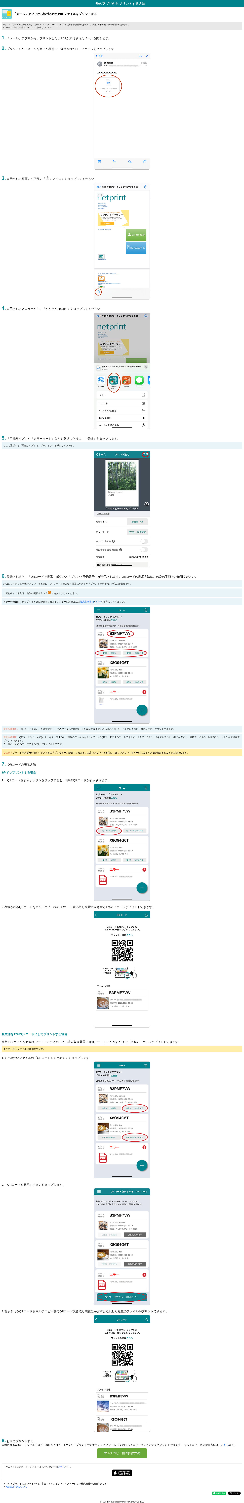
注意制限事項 (87, 601)
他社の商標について (16, 1486)
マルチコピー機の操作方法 (122, 1453)
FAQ (98, 601)
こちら (225, 1444)
